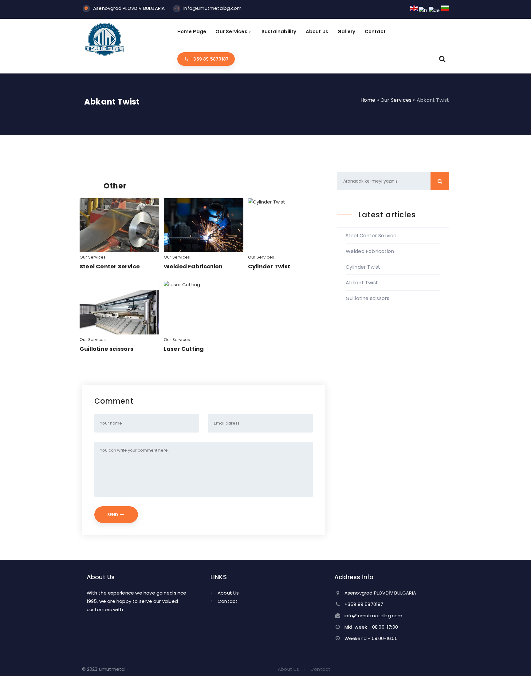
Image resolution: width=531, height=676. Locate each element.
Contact (228, 601)
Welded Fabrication (193, 266)
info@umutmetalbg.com (212, 8)
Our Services (93, 257)
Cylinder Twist (269, 266)
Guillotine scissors (106, 349)
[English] (414, 10)
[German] (434, 10)
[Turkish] (423, 10)
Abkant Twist (362, 282)
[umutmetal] (105, 54)
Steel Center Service (110, 266)
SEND (113, 515)
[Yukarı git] (517, 662)
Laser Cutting (184, 349)
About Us (228, 593)
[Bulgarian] (445, 10)
